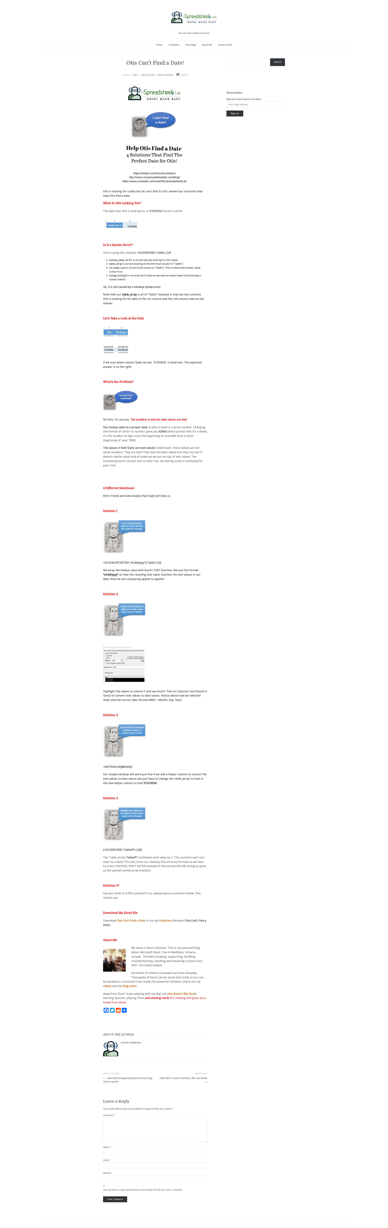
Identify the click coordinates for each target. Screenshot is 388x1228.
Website (107, 1173)
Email (106, 1160)
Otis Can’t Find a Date (131, 920)
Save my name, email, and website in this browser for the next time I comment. (143, 1189)
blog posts (129, 986)
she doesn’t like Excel (181, 993)
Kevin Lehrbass (166, 74)
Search (277, 62)
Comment (109, 1115)
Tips (135, 74)
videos (107, 986)
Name (107, 1147)
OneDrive (165, 920)
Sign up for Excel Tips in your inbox (243, 99)
